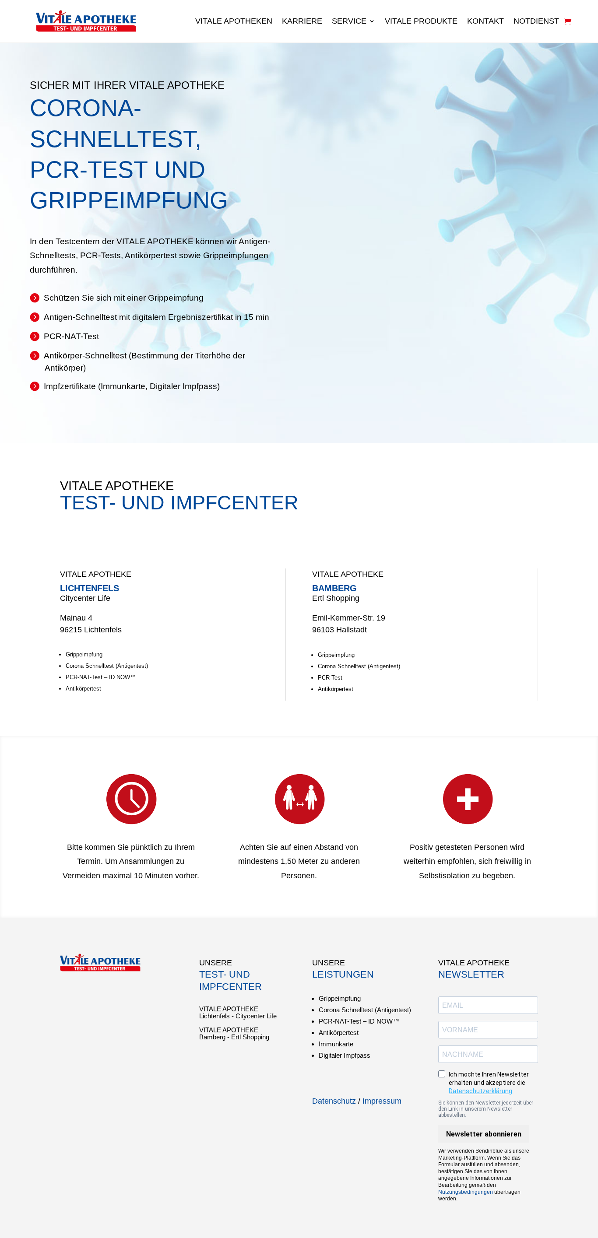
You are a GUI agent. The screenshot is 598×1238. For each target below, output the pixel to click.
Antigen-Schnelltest (80, 317)
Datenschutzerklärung (480, 1090)
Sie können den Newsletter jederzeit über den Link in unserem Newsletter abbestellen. (485, 1109)
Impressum (381, 1101)
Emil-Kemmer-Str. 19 (348, 618)
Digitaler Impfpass (183, 386)
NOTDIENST (536, 21)
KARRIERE (302, 21)
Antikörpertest (83, 688)
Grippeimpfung (176, 297)
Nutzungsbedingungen (465, 1192)
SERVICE (349, 21)
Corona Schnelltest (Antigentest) (107, 666)
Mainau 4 (76, 618)
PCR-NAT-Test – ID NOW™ (101, 677)
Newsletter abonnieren (483, 1134)
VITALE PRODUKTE (421, 21)
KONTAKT (485, 21)
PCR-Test (330, 677)
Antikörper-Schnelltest (85, 355)
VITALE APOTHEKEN (233, 21)
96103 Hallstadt (339, 629)
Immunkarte (123, 386)
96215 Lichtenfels (91, 629)
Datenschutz (334, 1101)
